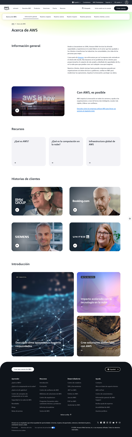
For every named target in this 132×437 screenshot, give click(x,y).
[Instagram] (107, 423)
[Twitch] (110, 423)
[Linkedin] (104, 423)
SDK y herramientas (74, 386)
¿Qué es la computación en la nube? (24, 386)
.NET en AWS (72, 390)
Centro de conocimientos (104, 394)
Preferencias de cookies (19, 430)
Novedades (15, 404)
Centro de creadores (74, 383)
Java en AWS (72, 397)
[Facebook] (101, 423)
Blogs (13, 407)
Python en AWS (73, 394)
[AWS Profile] (126, 2)
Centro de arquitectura (47, 397)
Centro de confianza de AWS (49, 390)
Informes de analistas (47, 407)
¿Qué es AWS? (16, 383)
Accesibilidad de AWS (103, 407)
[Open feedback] (130, 218)
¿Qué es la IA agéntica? (19, 390)
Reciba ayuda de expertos (104, 404)
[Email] (119, 423)
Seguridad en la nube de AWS (22, 400)
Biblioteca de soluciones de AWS (51, 394)
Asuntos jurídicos (101, 411)
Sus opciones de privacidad (43, 427)
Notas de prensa (17, 411)
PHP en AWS (72, 401)
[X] (98, 423)
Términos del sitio (26, 427)
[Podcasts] (116, 423)
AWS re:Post (100, 390)
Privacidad (15, 427)
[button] (26, 8)
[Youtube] (113, 423)
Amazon (81, 57)
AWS (13, 24)
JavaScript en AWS (74, 405)
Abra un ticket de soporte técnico (107, 386)
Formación (43, 386)
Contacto (99, 383)
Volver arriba (64, 415)
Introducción (44, 383)
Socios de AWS (45, 411)
